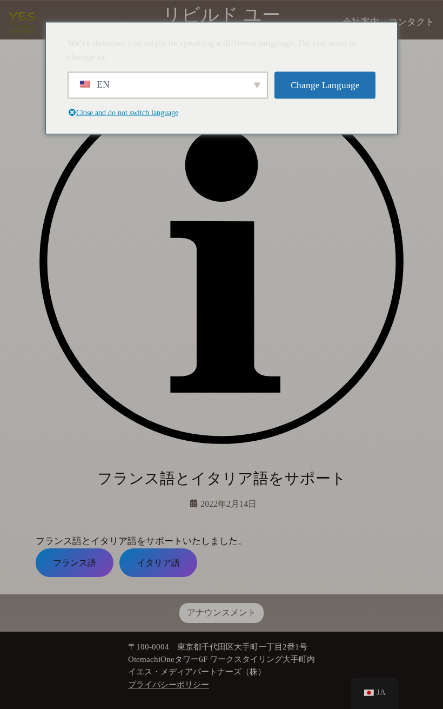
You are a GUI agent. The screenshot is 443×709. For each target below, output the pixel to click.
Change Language (325, 85)
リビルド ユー (221, 15)
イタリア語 (158, 562)
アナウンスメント (221, 612)
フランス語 (74, 562)
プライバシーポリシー (168, 684)
